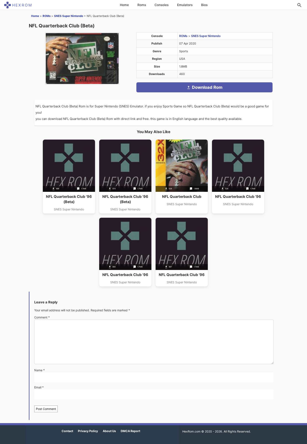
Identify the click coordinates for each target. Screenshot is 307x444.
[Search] (299, 5)
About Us (109, 431)
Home (124, 5)
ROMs (47, 16)
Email (39, 387)
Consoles (162, 5)
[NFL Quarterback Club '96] (238, 177)
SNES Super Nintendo (68, 16)
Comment (42, 317)
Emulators (185, 5)
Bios (204, 5)
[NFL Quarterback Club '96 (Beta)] (69, 177)
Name (39, 370)
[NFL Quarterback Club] (182, 177)
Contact (67, 431)
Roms (141, 5)
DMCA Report (130, 431)
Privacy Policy (88, 431)
